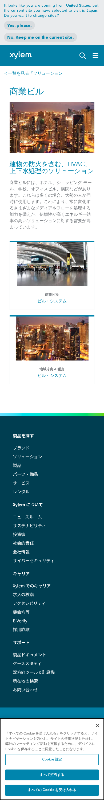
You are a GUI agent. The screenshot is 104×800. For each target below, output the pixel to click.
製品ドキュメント (29, 654)
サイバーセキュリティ (33, 560)
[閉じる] (97, 725)
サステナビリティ (29, 525)
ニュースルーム (27, 516)
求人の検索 (23, 594)
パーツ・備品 (25, 474)
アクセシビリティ (29, 603)
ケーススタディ (27, 663)
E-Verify (20, 620)
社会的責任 (23, 543)
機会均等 (21, 612)
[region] (52, 759)
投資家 (19, 534)
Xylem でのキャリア (32, 585)
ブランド (21, 448)
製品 (17, 465)
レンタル (21, 491)
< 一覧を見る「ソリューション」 (35, 73)
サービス (21, 483)
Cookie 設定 (52, 759)
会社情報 (21, 551)
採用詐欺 (21, 629)
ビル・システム (52, 301)
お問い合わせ (25, 689)
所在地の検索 (25, 681)
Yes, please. (19, 25)
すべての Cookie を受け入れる (52, 790)
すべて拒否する (52, 775)
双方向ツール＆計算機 (34, 672)
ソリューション (27, 456)
